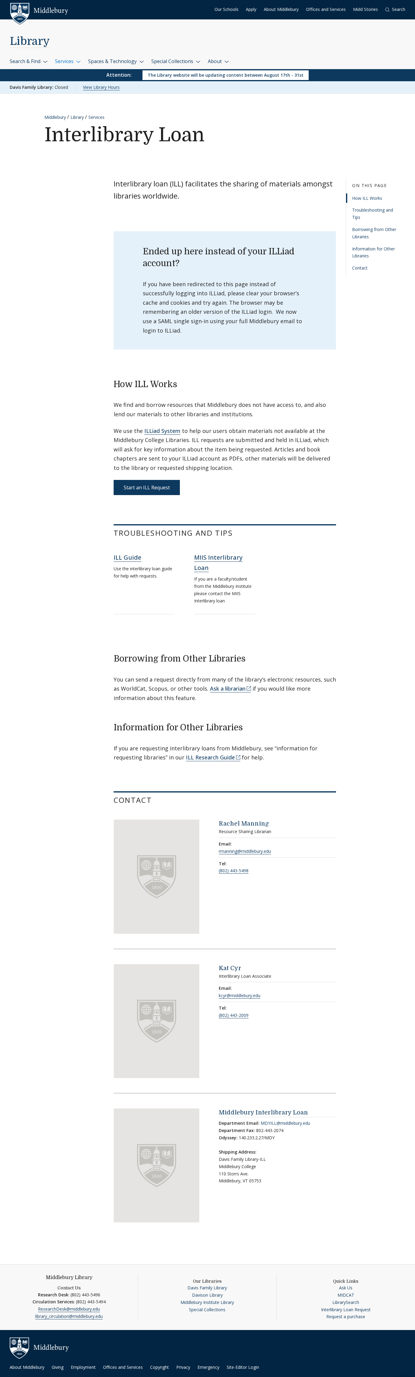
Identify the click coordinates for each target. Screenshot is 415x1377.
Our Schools (226, 9)
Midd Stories (365, 9)
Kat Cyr (230, 968)
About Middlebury (281, 9)
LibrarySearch (345, 1302)
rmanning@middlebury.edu (245, 851)
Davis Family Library (207, 1288)
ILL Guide (127, 557)
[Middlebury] (39, 10)
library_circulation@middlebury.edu (69, 1316)
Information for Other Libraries (373, 252)
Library (30, 41)
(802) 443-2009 (234, 1015)
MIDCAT (346, 1295)
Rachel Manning (244, 823)
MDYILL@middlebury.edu (285, 1123)
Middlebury (55, 117)
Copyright (159, 1367)
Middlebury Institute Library (207, 1302)
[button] (395, 9)
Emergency (208, 1367)
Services (65, 61)
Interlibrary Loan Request (346, 1309)
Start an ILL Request (147, 487)
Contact (360, 268)
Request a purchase (345, 1316)
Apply (251, 9)
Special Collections (172, 61)
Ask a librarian (227, 688)
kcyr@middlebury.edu (239, 995)
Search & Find (26, 61)
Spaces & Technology (113, 61)
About (215, 61)
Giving (57, 1367)
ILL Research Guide (210, 757)
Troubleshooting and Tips (372, 213)
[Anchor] (183, 383)
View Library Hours (101, 87)
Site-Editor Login (243, 1367)
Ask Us (345, 1288)
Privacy (183, 1367)
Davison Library (207, 1295)
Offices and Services (326, 9)
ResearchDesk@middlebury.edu (69, 1309)
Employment (83, 1367)
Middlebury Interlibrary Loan (263, 1112)
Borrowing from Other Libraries (374, 233)
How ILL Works (367, 198)
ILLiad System (162, 430)
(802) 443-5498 (234, 870)
